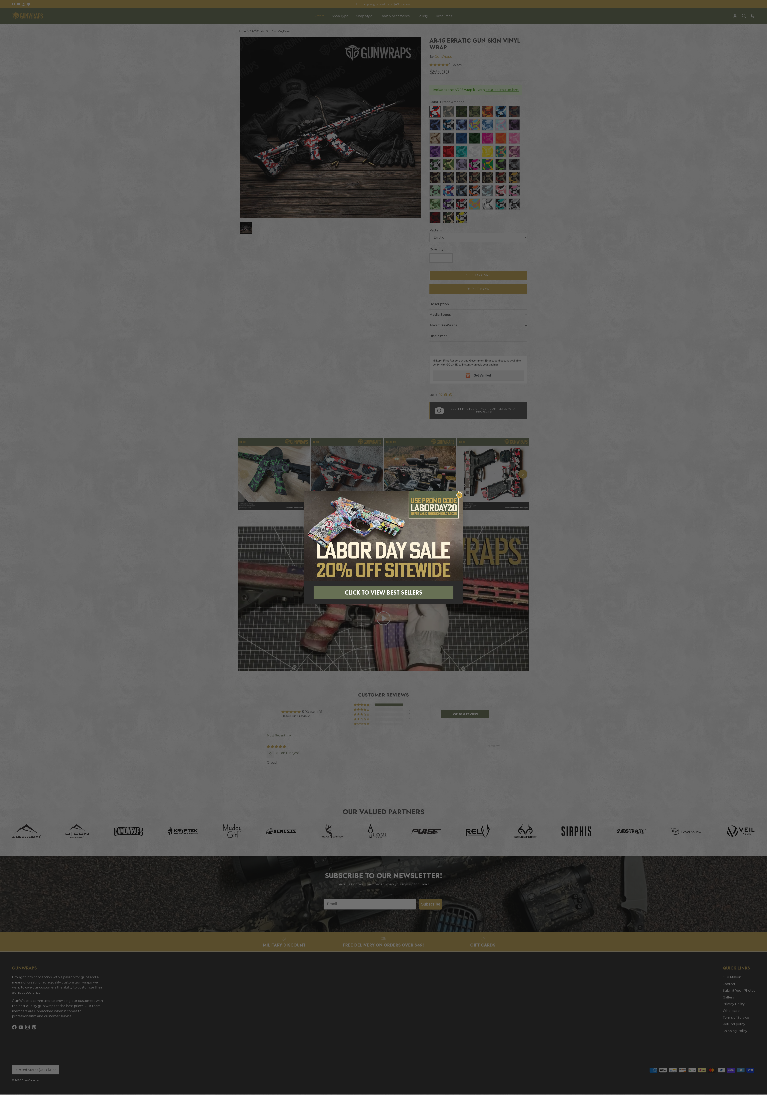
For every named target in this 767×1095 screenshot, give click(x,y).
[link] (383, 536)
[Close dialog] (459, 495)
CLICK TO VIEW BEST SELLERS (383, 592)
